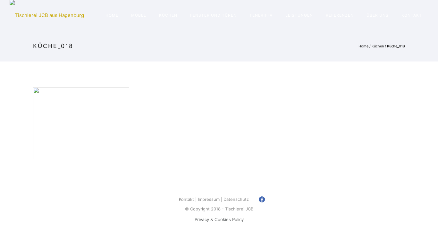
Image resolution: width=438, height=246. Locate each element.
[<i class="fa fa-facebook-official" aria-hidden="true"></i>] (262, 199)
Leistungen (299, 15)
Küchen (168, 15)
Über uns (377, 15)
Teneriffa (261, 15)
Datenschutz (236, 199)
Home (111, 15)
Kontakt (411, 15)
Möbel (138, 15)
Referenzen (340, 15)
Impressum (209, 199)
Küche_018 (396, 46)
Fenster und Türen (213, 15)
